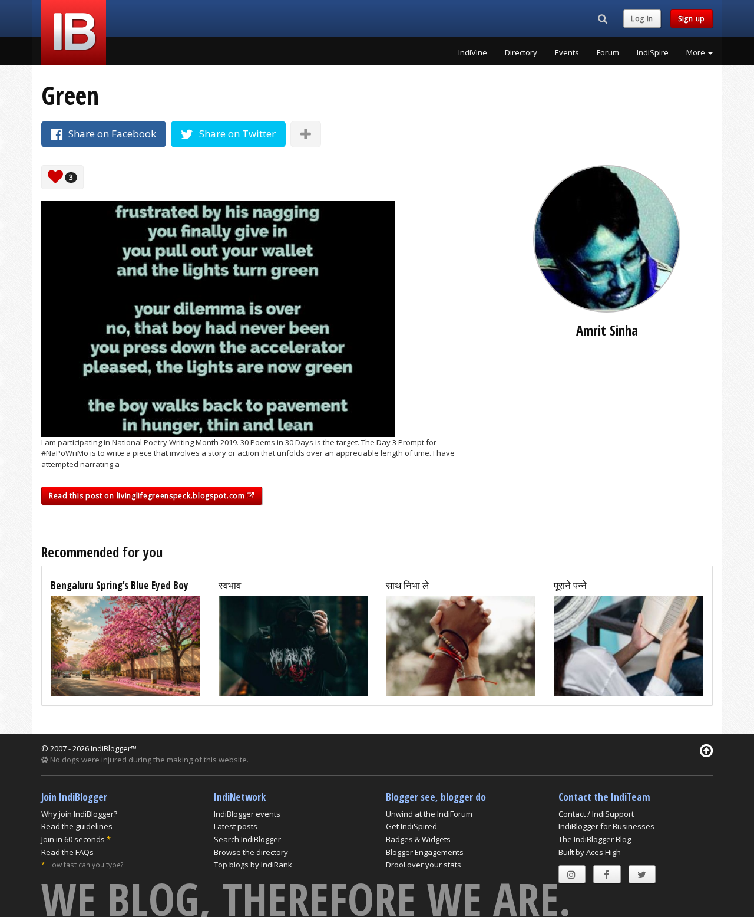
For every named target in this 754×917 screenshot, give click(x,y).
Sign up (691, 19)
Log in (642, 19)
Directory (521, 52)
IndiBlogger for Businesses (606, 826)
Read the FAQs (67, 852)
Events (567, 52)
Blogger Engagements (425, 852)
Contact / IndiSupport (596, 813)
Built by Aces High (589, 852)
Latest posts (235, 826)
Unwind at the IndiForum (429, 813)
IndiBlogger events (247, 813)
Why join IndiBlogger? (79, 813)
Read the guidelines (77, 826)
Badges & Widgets (418, 839)
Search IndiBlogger (247, 839)
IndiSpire (653, 52)
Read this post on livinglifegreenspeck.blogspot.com (148, 496)
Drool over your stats (423, 864)
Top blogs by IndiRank (253, 864)
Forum (608, 52)
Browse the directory (251, 852)
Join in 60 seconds (73, 839)
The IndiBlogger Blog (594, 839)
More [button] (696, 52)
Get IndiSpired (411, 826)
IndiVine (472, 52)
